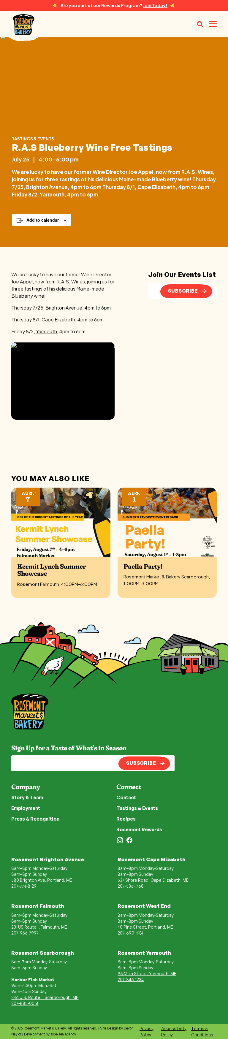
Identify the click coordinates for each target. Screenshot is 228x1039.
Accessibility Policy (173, 1031)
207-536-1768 (131, 886)
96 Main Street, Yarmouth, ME (147, 973)
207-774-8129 (24, 886)
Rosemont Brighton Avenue (47, 859)
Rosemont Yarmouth (144, 953)
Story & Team (27, 797)
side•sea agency (63, 1034)
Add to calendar (42, 220)
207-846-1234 (131, 979)
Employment (25, 808)
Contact (126, 797)
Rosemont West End (144, 906)
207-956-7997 (25, 932)
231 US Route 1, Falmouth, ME (39, 926)
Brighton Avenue (63, 307)
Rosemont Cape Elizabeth (152, 859)
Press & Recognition (35, 819)
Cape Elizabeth (58, 319)
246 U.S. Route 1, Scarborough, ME (44, 997)
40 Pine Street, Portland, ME (145, 926)
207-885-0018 (24, 1003)
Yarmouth (46, 331)
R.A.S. (63, 281)
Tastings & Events (33, 138)
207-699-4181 (130, 932)
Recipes (126, 819)
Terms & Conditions (202, 1031)
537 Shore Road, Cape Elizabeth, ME (153, 880)
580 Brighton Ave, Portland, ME (41, 880)
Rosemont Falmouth (37, 906)
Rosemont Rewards (139, 829)
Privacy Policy (146, 1031)
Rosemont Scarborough (42, 953)
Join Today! (155, 5)
